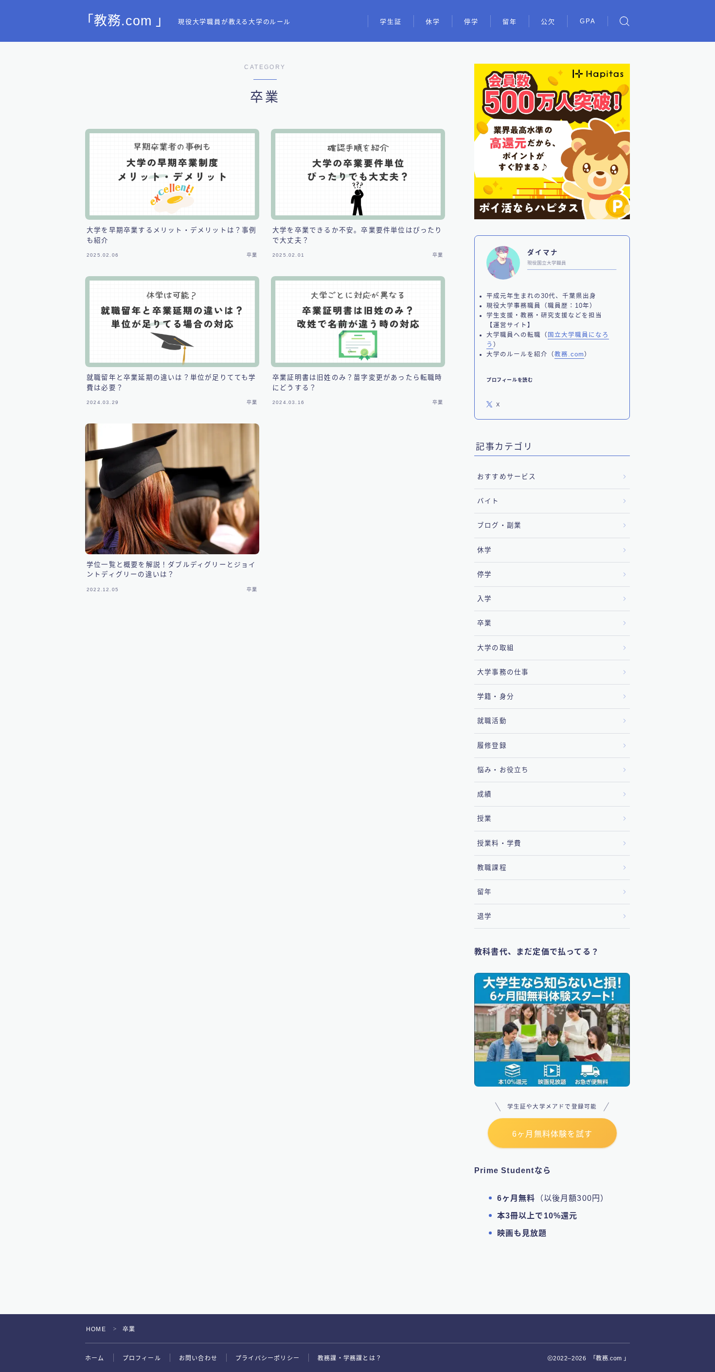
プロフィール (142, 1358)
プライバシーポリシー (267, 1358)
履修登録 (492, 745)
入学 (484, 598)
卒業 (484, 623)
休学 (433, 21)
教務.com (569, 354)
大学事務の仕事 (503, 672)
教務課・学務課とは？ (350, 1358)
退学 (484, 916)
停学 (471, 21)
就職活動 (492, 720)
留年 (509, 21)
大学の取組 (495, 647)
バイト (488, 501)
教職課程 (492, 867)
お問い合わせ (198, 1358)
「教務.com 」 (125, 21)
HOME (96, 1329)
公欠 (548, 21)
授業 (484, 818)
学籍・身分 (495, 696)
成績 (484, 794)
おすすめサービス (506, 476)
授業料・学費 (499, 843)
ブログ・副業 (499, 525)
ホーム (95, 1358)
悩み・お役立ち (503, 770)
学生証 (391, 21)
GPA (588, 21)
